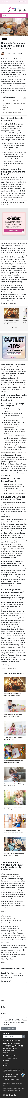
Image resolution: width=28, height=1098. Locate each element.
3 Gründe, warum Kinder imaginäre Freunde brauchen (13, 738)
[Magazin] (4, 1095)
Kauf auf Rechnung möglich (12, 1079)
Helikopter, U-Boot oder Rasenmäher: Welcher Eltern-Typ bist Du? (14, 854)
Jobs (21, 1083)
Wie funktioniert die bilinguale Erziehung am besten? (14, 103)
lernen (10, 668)
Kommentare (6, 981)
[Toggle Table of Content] (24, 97)
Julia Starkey (9, 53)
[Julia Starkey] (2, 53)
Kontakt (7, 1063)
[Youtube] (12, 1095)
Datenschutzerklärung (8, 1050)
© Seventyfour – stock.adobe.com (21, 35)
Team (4, 1085)
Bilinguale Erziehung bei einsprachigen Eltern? (13, 109)
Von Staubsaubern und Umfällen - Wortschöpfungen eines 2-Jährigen (13, 831)
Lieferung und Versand (11, 1058)
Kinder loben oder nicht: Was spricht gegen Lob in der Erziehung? (14, 715)
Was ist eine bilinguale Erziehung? (10, 100)
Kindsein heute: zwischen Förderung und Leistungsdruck (14, 785)
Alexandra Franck (10, 874)
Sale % (6, 1065)
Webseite (4, 1013)
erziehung (5, 668)
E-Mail (3, 1007)
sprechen (16, 668)
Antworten (4, 911)
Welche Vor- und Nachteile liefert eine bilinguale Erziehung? (13, 106)
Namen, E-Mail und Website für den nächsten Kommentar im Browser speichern (15, 1022)
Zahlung (7, 1060)
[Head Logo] (14, 8)
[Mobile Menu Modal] (4, 10)
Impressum (6, 1083)
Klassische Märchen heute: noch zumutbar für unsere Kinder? (11, 322)
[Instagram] (7, 1095)
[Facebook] (15, 1095)
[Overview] (9, 10)
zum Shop (23, 2)
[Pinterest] (10, 1095)
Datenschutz (12, 1083)
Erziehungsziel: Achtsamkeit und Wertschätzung (13, 808)
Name (3, 1001)
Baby (5, 38)
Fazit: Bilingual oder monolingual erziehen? (12, 112)
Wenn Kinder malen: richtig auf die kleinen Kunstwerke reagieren (13, 761)
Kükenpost (6, 2)
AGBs (17, 1083)
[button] (12, 327)
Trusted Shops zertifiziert (11, 1074)
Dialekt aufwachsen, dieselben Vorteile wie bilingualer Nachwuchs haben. (12, 546)
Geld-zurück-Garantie (10, 1076)
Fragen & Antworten (10, 1055)
